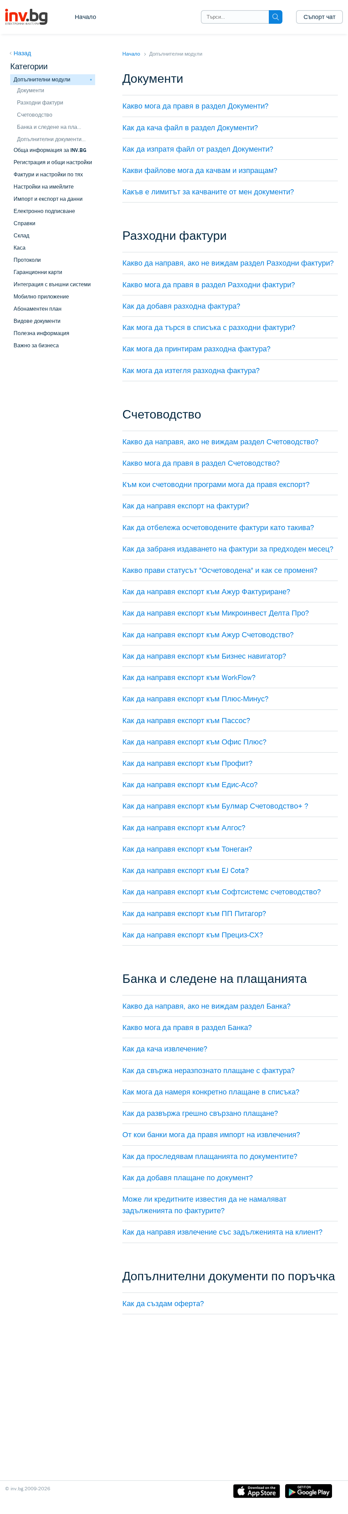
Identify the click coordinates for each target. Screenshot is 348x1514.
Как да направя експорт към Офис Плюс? (194, 742)
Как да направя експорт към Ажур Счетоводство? (208, 634)
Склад (21, 235)
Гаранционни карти (38, 272)
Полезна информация (41, 333)
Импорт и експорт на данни (48, 199)
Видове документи (37, 321)
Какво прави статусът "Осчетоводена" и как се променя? (219, 570)
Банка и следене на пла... (49, 127)
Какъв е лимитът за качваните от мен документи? (208, 192)
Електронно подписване (44, 211)
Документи (30, 90)
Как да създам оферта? (163, 1303)
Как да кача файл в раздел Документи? (190, 127)
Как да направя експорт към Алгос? (183, 827)
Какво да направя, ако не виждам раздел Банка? (206, 1006)
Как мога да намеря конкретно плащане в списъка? (210, 1092)
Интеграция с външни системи (52, 284)
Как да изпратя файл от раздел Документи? (197, 149)
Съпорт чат (319, 17)
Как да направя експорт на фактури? (185, 506)
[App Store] (256, 1492)
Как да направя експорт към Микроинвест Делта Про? (215, 613)
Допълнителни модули (42, 79)
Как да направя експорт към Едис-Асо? (190, 784)
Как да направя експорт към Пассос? (186, 720)
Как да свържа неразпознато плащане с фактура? (208, 1070)
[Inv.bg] (31, 17)
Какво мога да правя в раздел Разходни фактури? (208, 284)
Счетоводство (34, 115)
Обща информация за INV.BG (50, 150)
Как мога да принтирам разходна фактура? (196, 349)
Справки (24, 223)
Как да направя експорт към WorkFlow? (189, 677)
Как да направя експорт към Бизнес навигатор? (204, 656)
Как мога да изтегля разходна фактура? (191, 370)
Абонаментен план (38, 309)
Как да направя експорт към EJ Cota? (185, 870)
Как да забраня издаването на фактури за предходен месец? (227, 549)
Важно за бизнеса (36, 345)
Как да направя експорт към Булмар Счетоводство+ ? (215, 806)
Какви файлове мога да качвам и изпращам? (199, 170)
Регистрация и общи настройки (53, 162)
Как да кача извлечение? (164, 1049)
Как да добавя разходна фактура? (181, 306)
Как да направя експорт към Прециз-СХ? (192, 935)
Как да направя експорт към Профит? (187, 763)
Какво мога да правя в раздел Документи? (195, 106)
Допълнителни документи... (51, 139)
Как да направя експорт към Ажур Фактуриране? (206, 591)
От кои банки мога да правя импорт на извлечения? (211, 1134)
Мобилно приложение (41, 296)
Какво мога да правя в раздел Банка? (187, 1027)
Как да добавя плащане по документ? (187, 1177)
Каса (19, 248)
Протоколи (27, 260)
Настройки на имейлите (44, 187)
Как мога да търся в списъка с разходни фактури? (208, 327)
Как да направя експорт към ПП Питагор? (194, 913)
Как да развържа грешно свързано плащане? (200, 1113)
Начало (85, 17)
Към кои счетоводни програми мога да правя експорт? (216, 484)
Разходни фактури (40, 102)
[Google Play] (308, 1492)
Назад (22, 53)
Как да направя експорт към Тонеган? (187, 849)
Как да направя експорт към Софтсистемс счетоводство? (221, 892)
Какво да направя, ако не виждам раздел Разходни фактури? (228, 263)
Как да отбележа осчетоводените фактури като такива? (218, 527)
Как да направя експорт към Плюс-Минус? (195, 699)
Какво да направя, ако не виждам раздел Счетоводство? (220, 442)
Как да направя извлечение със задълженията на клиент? (222, 1232)
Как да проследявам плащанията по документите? (209, 1156)
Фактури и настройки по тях (48, 174)
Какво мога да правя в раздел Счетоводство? (201, 463)
